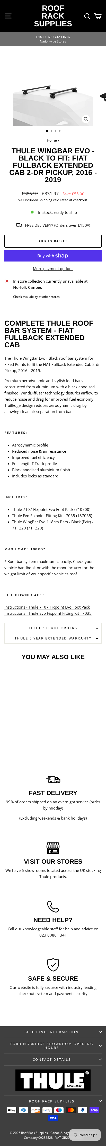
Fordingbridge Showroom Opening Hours (51, 1045)
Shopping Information (52, 1032)
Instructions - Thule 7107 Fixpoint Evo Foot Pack (47, 607)
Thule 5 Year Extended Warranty (53, 638)
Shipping (45, 200)
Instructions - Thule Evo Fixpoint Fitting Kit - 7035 (48, 613)
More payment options (53, 268)
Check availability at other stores (36, 296)
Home (52, 140)
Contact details (52, 1059)
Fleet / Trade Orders (53, 628)
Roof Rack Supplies (53, 16)
